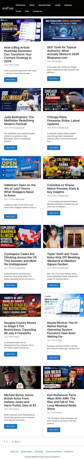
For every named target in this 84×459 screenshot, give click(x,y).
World (31, 5)
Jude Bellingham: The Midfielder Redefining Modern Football (19, 120)
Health (57, 5)
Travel (18, 11)
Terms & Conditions (54, 451)
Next (18, 442)
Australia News (44, 5)
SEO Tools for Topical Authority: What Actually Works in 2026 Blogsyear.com (63, 52)
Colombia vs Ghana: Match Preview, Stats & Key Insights (63, 188)
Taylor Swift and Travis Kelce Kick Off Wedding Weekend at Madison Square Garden (63, 259)
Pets (27, 11)
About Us (14, 451)
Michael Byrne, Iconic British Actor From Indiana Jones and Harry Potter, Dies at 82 (20, 400)
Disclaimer (39, 451)
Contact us (37, 11)
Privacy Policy (26, 451)
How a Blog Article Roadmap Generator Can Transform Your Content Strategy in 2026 (18, 54)
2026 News (20, 5)
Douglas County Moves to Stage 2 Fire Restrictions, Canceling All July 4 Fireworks (20, 328)
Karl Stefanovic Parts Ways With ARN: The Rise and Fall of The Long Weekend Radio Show (61, 402)
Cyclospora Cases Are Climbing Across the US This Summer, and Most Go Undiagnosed (20, 259)
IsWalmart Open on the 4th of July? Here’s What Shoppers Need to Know (20, 190)
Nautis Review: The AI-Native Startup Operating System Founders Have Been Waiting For (63, 329)
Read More (10, 80)
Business (68, 5)
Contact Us (69, 451)
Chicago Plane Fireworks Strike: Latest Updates (63, 120)
